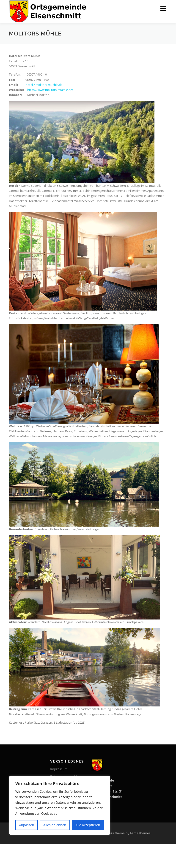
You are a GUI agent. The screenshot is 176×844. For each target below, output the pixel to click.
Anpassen (26, 825)
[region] (59, 805)
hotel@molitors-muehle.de (44, 85)
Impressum (59, 769)
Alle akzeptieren (87, 825)
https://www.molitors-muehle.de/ (50, 90)
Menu (163, 8)
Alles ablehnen (54, 825)
